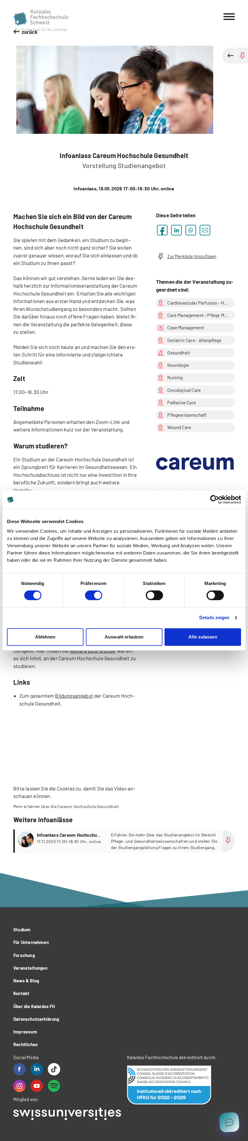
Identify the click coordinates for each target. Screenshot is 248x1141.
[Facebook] (19, 1069)
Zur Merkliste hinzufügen (191, 256)
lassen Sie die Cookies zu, (53, 788)
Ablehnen (45, 636)
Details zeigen (214, 617)
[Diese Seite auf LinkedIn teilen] (176, 230)
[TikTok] (54, 1069)
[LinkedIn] (37, 1069)
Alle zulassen (202, 636)
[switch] (93, 595)
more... (125, 841)
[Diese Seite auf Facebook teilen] (162, 230)
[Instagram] (19, 1086)
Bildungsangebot (74, 696)
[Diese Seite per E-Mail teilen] (205, 230)
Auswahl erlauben (124, 636)
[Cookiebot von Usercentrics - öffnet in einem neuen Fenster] (214, 499)
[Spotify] (54, 1086)
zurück (30, 32)
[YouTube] (37, 1086)
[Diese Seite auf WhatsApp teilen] (190, 230)
